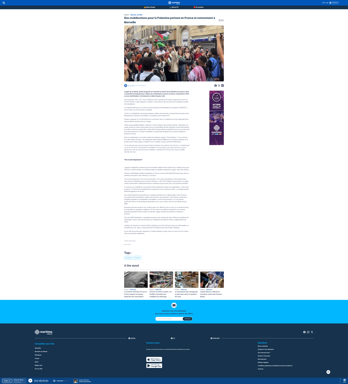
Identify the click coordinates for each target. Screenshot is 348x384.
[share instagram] (308, 332)
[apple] (154, 359)
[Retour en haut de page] (328, 372)
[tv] (173, 338)
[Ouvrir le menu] (13, 2)
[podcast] (215, 338)
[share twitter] (312, 332)
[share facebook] (304, 332)
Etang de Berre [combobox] (18, 380)
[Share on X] (219, 85)
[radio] (131, 338)
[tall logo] (174, 2)
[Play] (30, 380)
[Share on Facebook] (215, 85)
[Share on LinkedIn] (222, 85)
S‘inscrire (187, 319)
